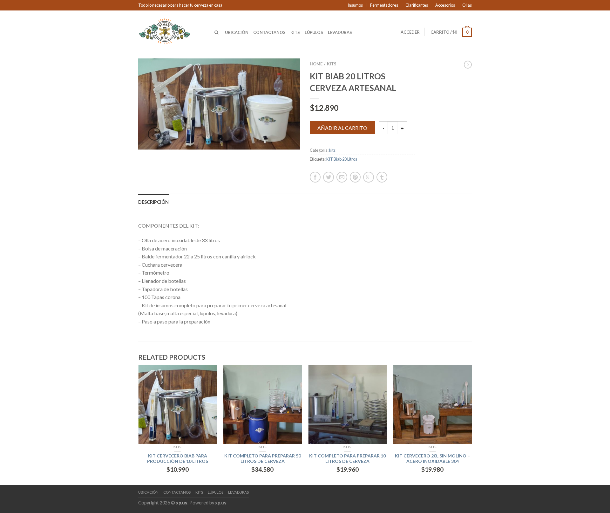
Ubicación (236, 32)
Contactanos (269, 32)
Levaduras (340, 32)
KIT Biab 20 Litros (341, 159)
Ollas (467, 5)
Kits (295, 32)
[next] (472, 425)
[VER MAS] (177, 404)
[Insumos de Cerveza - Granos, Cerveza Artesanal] (171, 29)
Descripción (153, 202)
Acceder (410, 32)
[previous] (138, 425)
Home (316, 63)
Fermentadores (384, 5)
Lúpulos (314, 32)
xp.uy (181, 502)
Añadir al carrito (342, 128)
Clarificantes (416, 5)
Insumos (355, 5)
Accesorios (445, 5)
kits (331, 63)
